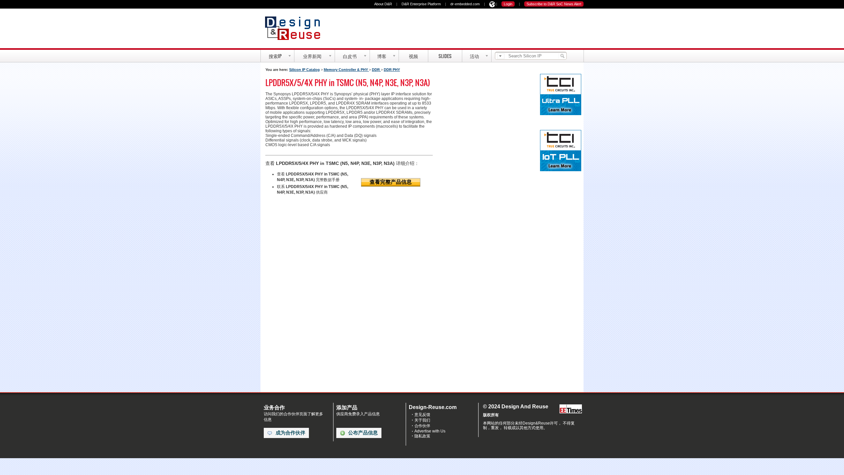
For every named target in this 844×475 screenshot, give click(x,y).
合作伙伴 (422, 426)
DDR (376, 70)
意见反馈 (422, 414)
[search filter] (500, 56)
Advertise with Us (429, 431)
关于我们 (422, 420)
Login (508, 4)
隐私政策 (422, 436)
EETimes (570, 409)
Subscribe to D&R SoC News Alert (554, 4)
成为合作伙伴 (290, 432)
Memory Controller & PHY (346, 70)
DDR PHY (392, 70)
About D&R (383, 4)
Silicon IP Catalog (304, 70)
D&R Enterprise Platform (421, 4)
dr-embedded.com (465, 4)
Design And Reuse (296, 28)
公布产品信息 (363, 432)
